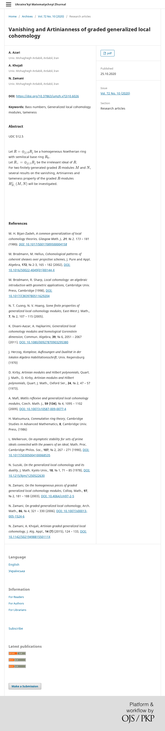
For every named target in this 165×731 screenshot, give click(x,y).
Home (13, 16)
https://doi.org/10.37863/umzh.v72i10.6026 (47, 96)
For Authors (16, 603)
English (14, 564)
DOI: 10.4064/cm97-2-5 (57, 496)
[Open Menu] (8, 4)
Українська (17, 571)
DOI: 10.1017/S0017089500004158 (43, 244)
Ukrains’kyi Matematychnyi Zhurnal (40, 4)
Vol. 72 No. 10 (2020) (51, 16)
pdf (109, 53)
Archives (27, 16)
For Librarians (17, 610)
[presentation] (24, 151)
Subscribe (16, 628)
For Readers (16, 597)
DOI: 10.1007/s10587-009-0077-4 (42, 409)
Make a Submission (25, 686)
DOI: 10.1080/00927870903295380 (43, 342)
